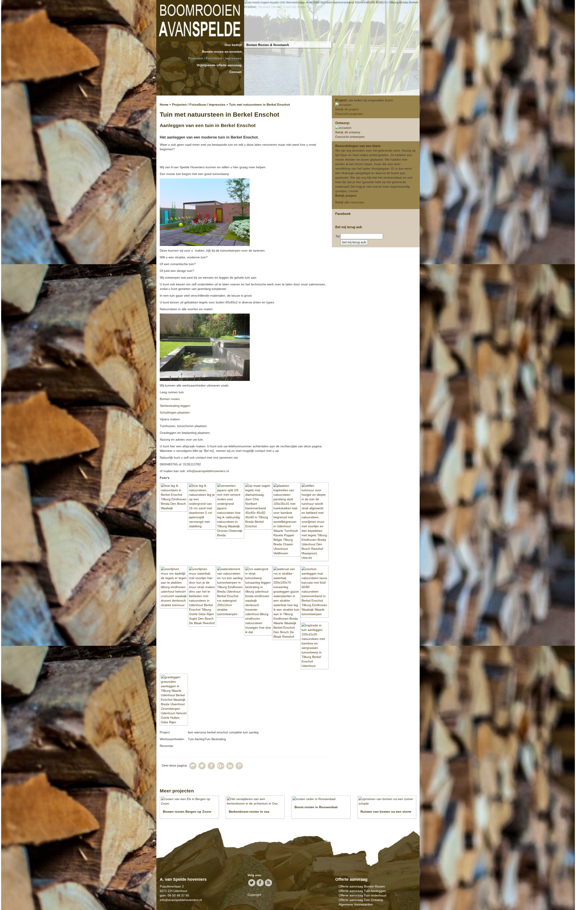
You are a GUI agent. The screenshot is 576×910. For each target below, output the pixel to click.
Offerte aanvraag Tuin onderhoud (362, 895)
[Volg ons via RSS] (268, 882)
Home (164, 104)
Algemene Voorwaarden (356, 904)
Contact (236, 72)
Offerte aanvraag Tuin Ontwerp (361, 900)
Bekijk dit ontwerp (347, 132)
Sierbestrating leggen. (175, 405)
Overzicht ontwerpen (350, 137)
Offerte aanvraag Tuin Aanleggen (362, 891)
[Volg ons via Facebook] (260, 882)
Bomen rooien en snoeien (222, 51)
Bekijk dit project (346, 109)
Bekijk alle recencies (349, 202)
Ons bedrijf (233, 45)
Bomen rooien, (170, 399)
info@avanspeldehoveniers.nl (208, 471)
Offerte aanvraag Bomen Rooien (362, 886)
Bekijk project (345, 195)
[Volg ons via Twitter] (252, 882)
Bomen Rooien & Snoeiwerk (267, 45)
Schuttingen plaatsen (175, 412)
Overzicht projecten (349, 114)
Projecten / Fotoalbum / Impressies (215, 58)
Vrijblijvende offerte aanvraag (219, 65)
